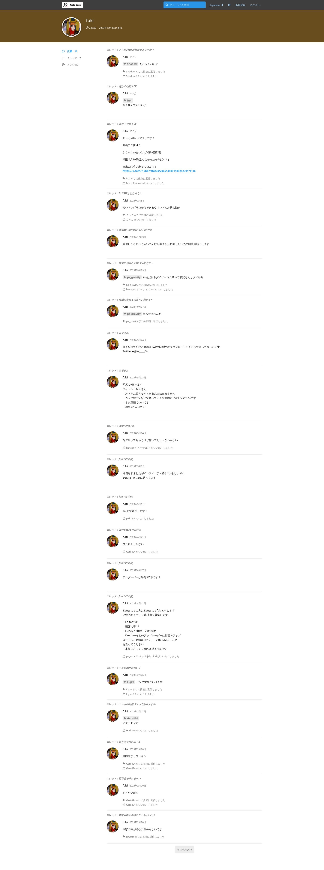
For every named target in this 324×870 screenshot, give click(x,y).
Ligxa (130, 682)
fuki (129, 100)
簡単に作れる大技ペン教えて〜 (136, 263)
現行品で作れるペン (130, 742)
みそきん (124, 332)
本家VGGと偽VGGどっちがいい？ (137, 815)
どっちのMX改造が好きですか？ (136, 49)
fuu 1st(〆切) (126, 459)
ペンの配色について (130, 667)
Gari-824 (132, 718)
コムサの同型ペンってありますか (137, 704)
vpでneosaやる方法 (130, 530)
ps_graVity (134, 277)
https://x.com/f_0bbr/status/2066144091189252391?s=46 (159, 171)
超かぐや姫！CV (127, 86)
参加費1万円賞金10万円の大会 (135, 230)
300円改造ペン (127, 426)
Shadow (132, 64)
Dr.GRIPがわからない (130, 193)
